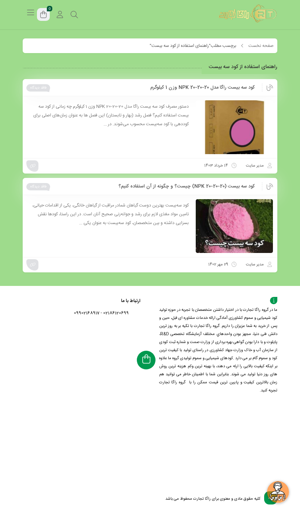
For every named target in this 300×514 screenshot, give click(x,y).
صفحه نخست (261, 45)
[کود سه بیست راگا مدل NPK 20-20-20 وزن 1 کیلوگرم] (234, 127)
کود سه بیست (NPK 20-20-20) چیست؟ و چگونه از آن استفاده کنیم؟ (187, 186)
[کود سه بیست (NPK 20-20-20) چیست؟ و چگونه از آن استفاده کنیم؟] (234, 226)
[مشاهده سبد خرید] (43, 16)
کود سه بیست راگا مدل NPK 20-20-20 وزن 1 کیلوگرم (202, 87)
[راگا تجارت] (248, 14)
